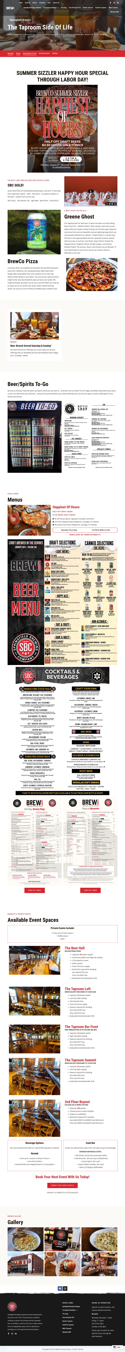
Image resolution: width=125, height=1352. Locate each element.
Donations (42, 3)
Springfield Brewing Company (32, 8)
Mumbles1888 (114, 12)
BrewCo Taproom (88, 8)
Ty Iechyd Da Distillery (49, 8)
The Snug (64, 8)
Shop (49, 3)
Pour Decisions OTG (75, 8)
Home (21, 3)
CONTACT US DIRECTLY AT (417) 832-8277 (62, 1192)
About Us (27, 3)
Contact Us (56, 3)
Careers (34, 3)
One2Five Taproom (100, 8)
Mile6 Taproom (113, 8)
